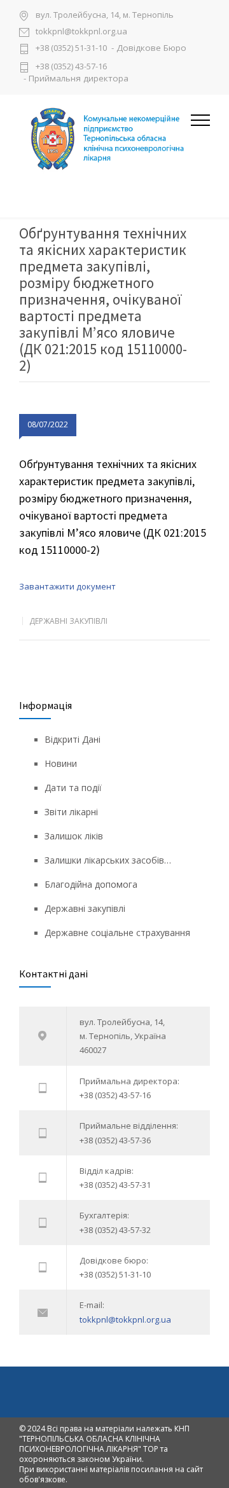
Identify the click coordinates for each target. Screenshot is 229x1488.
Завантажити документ (67, 586)
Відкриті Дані (73, 739)
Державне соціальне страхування (117, 933)
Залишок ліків (74, 836)
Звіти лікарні (71, 812)
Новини (61, 763)
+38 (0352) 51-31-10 (71, 48)
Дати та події (73, 788)
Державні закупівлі (68, 621)
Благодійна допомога (91, 884)
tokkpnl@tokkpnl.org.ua (81, 32)
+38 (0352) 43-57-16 (71, 66)
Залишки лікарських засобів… (108, 860)
